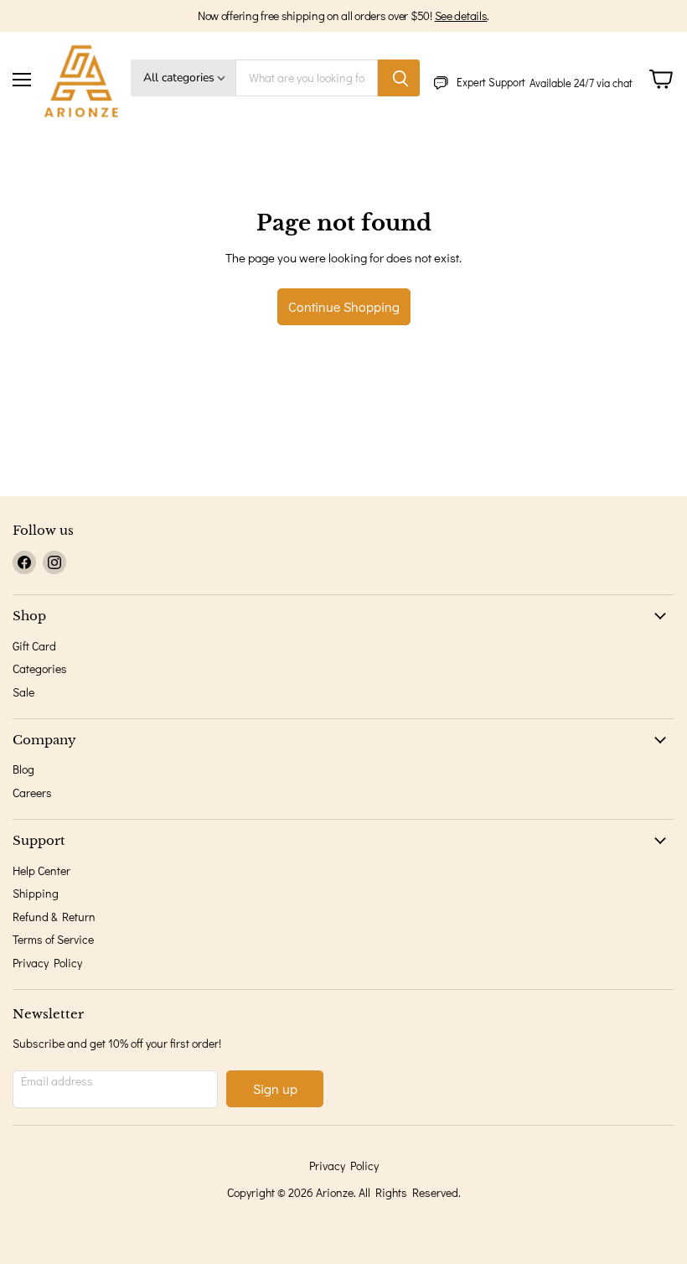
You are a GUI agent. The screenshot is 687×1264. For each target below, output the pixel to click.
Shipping (36, 893)
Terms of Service (53, 939)
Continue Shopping (344, 306)
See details (461, 15)
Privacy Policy (47, 963)
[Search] (399, 78)
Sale (23, 692)
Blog (23, 769)
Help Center (41, 870)
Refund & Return (54, 917)
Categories (40, 668)
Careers (32, 792)
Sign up (275, 1088)
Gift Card (34, 646)
